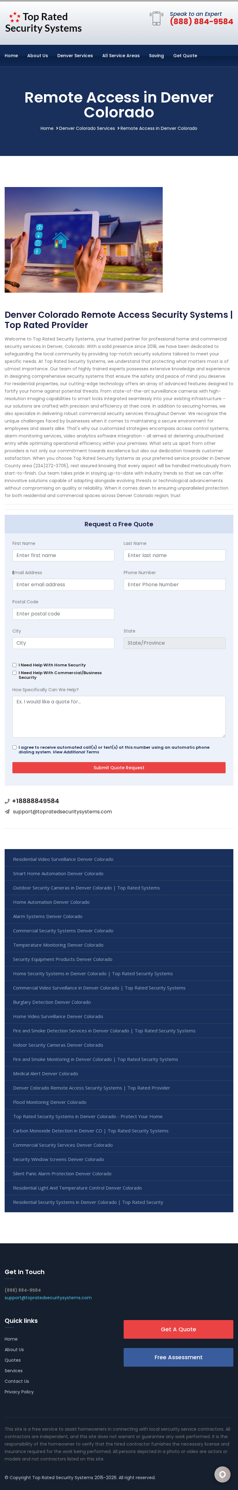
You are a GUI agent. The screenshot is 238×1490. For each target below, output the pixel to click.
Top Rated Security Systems (62, 1477)
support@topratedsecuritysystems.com (62, 811)
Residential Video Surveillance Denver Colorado (63, 859)
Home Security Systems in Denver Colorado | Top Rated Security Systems (93, 973)
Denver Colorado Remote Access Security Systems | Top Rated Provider (91, 1088)
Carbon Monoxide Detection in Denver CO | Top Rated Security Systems (91, 1130)
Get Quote (185, 56)
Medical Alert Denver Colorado (45, 1073)
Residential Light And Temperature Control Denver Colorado (77, 1188)
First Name (23, 543)
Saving (156, 56)
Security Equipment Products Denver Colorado (62, 959)
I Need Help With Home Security (52, 665)
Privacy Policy (19, 1392)
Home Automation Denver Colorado (51, 902)
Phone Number (140, 572)
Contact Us (17, 1381)
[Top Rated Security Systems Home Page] (43, 22)
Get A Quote (178, 1329)
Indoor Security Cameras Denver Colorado (58, 1045)
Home (11, 56)
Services (14, 1371)
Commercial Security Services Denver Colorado (63, 1145)
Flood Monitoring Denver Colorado (49, 1102)
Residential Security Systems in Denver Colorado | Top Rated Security (88, 1202)
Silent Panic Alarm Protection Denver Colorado (62, 1173)
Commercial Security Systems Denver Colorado (63, 930)
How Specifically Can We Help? (45, 690)
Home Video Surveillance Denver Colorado (58, 1016)
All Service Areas (121, 56)
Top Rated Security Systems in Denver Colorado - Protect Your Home (88, 1116)
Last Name (135, 543)
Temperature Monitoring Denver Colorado (58, 945)
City (16, 631)
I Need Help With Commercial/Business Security (60, 675)
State (129, 631)
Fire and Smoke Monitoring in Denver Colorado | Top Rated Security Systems (95, 1059)
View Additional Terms (76, 752)
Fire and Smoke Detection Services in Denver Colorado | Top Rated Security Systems (104, 1030)
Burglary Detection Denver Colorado (52, 1002)
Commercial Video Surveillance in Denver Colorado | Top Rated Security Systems (99, 988)
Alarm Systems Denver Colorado (47, 916)
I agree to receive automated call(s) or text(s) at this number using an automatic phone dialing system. (114, 749)
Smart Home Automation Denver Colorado (58, 873)
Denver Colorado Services (87, 128)
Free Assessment (179, 1357)
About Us (37, 56)
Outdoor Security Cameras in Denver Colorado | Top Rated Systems (86, 887)
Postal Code (25, 602)
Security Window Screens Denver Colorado (58, 1159)
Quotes (13, 1360)
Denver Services (75, 56)
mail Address (27, 572)
